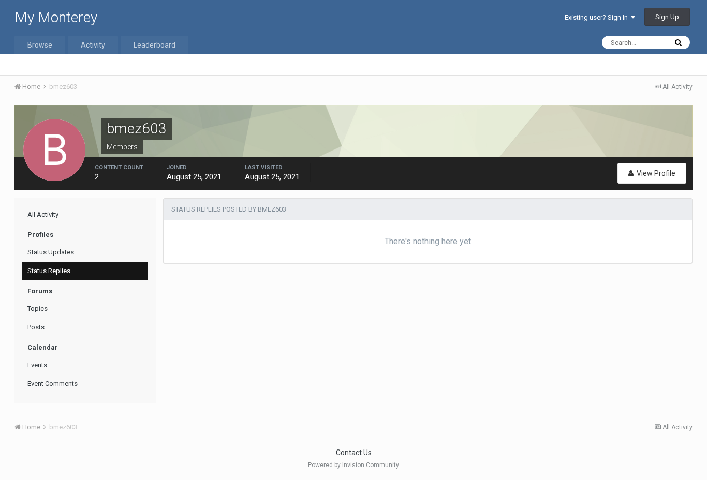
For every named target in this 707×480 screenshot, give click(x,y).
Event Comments (52, 383)
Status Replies (48, 271)
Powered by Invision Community (353, 465)
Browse (39, 45)
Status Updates (50, 252)
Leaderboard (154, 45)
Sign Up (667, 17)
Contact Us (354, 452)
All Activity (42, 214)
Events (37, 365)
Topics (37, 308)
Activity (93, 45)
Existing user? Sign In (598, 17)
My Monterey (55, 17)
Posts (36, 327)
